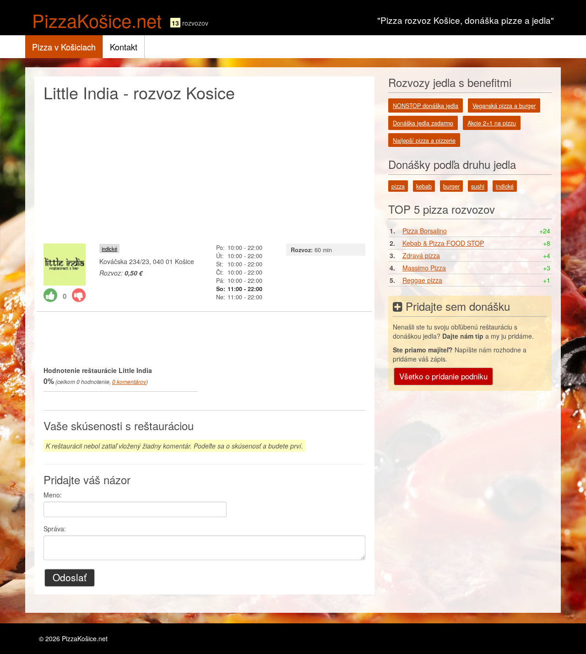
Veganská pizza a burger (504, 106)
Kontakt (123, 47)
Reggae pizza (422, 280)
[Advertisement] (204, 170)
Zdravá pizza (421, 255)
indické (109, 248)
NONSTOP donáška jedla (425, 106)
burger (451, 186)
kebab (424, 186)
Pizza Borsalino (424, 230)
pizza (398, 186)
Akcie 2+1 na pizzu (491, 123)
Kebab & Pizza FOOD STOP (443, 243)
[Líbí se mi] (50, 295)
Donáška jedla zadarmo (423, 123)
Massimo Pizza (424, 267)
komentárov (129, 381)
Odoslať (70, 577)
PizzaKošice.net (97, 20)
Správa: (54, 528)
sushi (477, 186)
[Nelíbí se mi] (79, 295)
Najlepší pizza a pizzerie (424, 140)
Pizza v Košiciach (64, 47)
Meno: (52, 494)
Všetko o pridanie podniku (443, 376)
